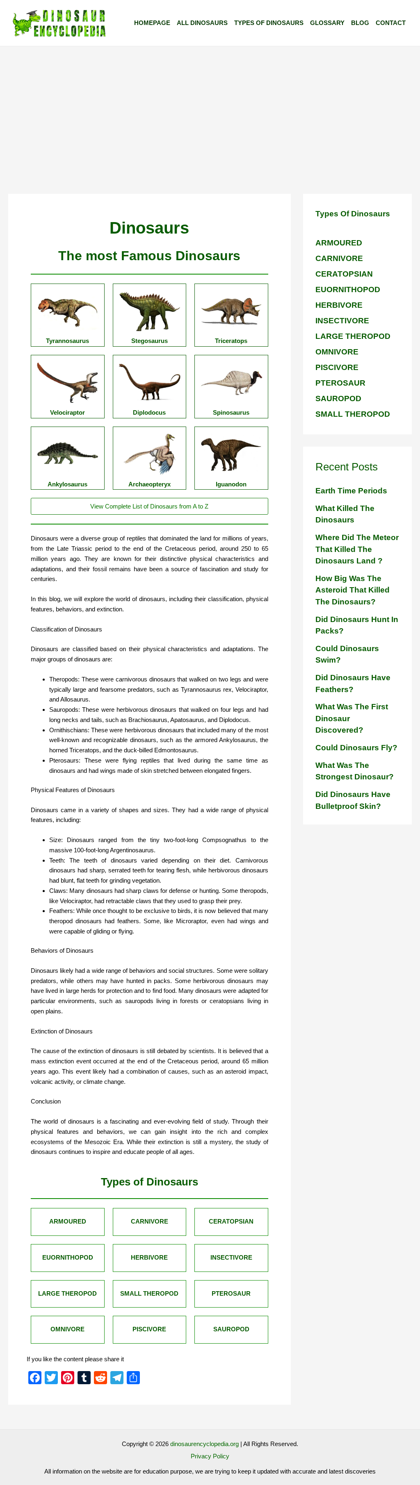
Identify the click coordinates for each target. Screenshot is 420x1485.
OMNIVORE (336, 351)
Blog (360, 22)
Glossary (327, 22)
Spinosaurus (231, 412)
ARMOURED (338, 242)
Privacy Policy (210, 1456)
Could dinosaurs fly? (356, 747)
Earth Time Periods (351, 490)
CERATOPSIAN (344, 274)
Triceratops (231, 340)
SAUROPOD (338, 398)
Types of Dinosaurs (269, 22)
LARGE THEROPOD (352, 336)
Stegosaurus (149, 340)
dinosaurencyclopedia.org (204, 1443)
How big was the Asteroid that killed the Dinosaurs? (352, 590)
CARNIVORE (339, 258)
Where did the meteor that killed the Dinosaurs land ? (357, 549)
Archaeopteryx (149, 484)
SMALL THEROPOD (352, 414)
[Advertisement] (210, 107)
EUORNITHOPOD (347, 289)
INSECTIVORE (342, 320)
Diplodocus (149, 412)
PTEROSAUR (340, 383)
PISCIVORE (336, 367)
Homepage (152, 22)
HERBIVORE (339, 305)
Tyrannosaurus (67, 340)
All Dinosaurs (202, 22)
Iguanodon (231, 484)
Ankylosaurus (67, 484)
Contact (391, 22)
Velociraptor (67, 412)
